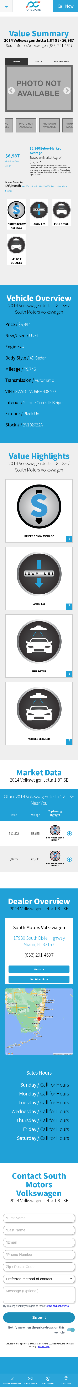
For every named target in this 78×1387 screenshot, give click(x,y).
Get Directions (39, 979)
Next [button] (67, 91)
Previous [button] (11, 91)
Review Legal (44, 1346)
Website (39, 969)
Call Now (66, 6)
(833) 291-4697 (60, 45)
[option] (39, 88)
